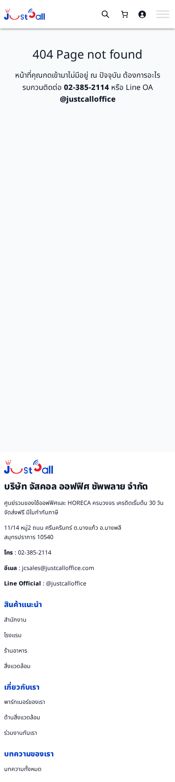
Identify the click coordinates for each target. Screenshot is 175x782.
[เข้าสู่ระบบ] (142, 14)
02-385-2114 (34, 552)
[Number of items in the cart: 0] (124, 14)
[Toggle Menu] (162, 14)
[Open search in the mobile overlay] (105, 14)
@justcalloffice (66, 583)
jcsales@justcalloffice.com (58, 568)
